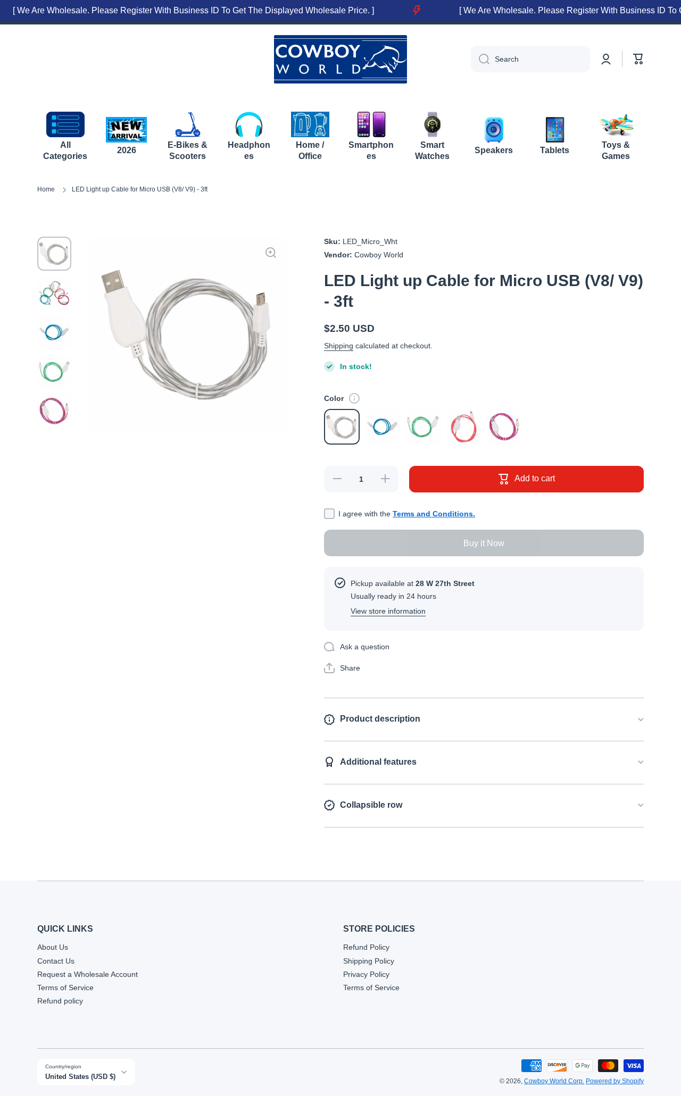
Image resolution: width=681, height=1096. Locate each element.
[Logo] (340, 59)
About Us (52, 947)
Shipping (338, 345)
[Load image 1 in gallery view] (54, 254)
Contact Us (55, 961)
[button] (638, 59)
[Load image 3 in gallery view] (54, 332)
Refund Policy (366, 947)
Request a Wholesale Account (87, 974)
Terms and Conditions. (434, 513)
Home (46, 189)
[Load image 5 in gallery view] (54, 411)
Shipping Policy (368, 961)
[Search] (480, 59)
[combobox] (530, 59)
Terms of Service (65, 987)
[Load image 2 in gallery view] (54, 293)
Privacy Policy (366, 974)
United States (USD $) (80, 1077)
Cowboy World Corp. (554, 1081)
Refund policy (60, 1001)
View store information (388, 611)
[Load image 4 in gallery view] (54, 372)
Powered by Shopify (615, 1081)
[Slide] (354, 398)
